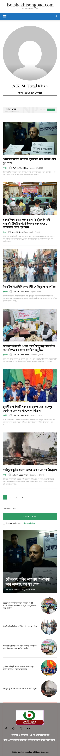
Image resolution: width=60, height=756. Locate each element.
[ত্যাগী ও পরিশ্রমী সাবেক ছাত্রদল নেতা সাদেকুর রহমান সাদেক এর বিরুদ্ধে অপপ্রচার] (30, 385)
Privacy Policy (29, 523)
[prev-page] (47, 535)
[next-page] (22, 497)
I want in (28, 516)
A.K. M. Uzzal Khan (20, 168)
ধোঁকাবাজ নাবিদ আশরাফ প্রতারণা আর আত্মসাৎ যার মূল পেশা (29, 161)
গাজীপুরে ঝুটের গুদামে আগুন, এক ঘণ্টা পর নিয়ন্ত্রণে (30, 470)
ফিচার (4, 232)
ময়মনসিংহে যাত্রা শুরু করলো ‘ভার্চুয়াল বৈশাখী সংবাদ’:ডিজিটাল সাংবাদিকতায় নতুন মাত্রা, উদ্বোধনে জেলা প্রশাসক (26, 223)
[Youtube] (29, 729)
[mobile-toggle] (4, 16)
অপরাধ (5, 168)
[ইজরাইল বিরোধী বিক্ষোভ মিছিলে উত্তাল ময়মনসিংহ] (30, 265)
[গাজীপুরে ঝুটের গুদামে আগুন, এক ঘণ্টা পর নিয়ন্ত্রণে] (30, 448)
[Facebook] (6, 729)
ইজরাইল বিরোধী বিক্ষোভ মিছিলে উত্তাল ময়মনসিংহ (29, 286)
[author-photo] (11, 167)
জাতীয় (4, 475)
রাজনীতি (5, 292)
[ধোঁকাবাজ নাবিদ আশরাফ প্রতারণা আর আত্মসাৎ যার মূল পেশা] (30, 138)
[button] (56, 16)
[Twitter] (21, 729)
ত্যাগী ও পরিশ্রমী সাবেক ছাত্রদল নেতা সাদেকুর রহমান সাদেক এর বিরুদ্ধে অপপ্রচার (27, 408)
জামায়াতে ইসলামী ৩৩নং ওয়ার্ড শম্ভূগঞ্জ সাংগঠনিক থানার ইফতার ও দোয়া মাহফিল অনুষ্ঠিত (29, 348)
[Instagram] (13, 729)
